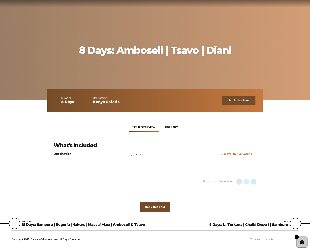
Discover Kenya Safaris (236, 154)
